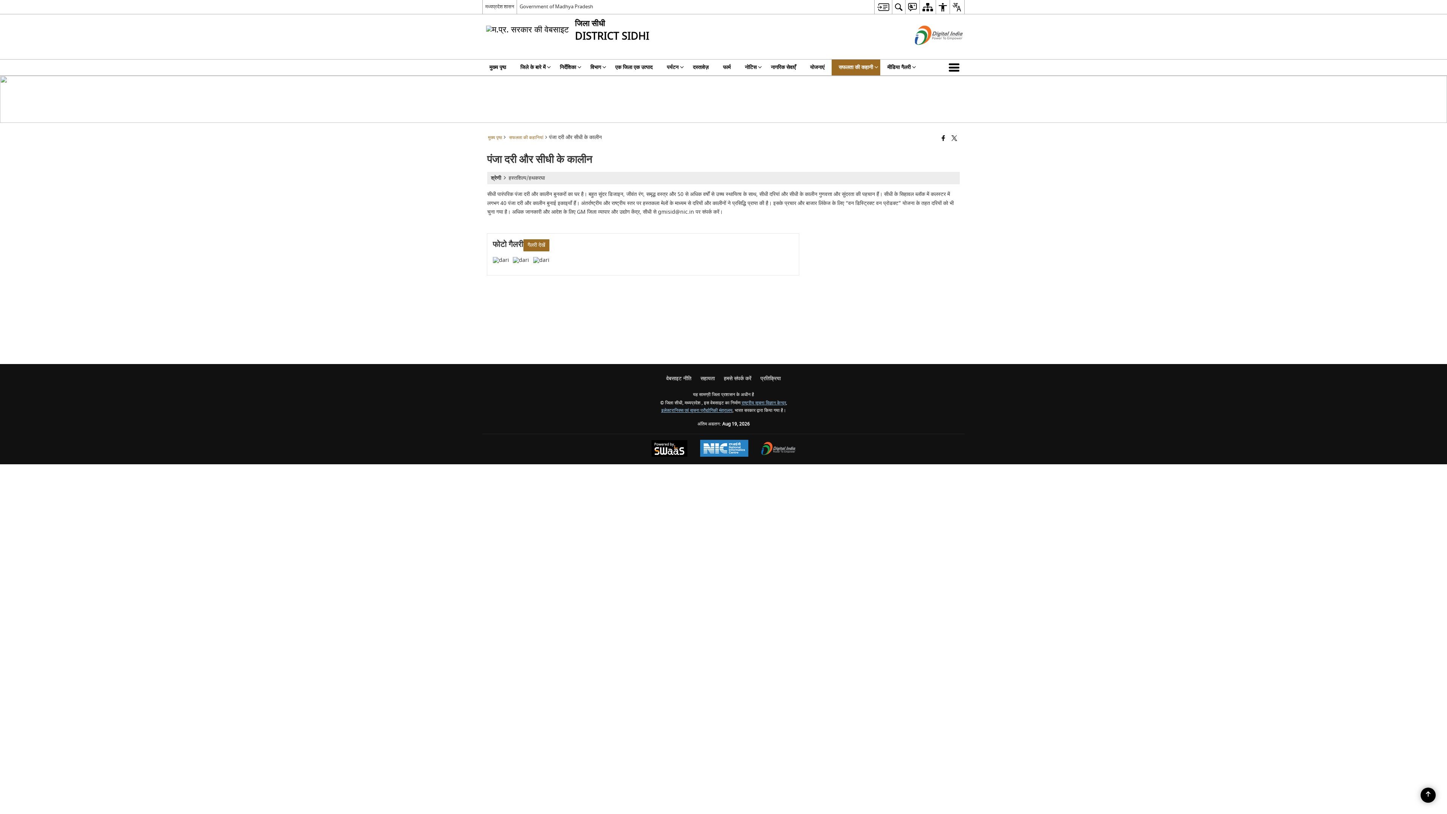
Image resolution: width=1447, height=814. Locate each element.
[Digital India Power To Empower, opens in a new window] (779, 449)
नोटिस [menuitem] (751, 67)
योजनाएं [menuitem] (817, 67)
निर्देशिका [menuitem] (568, 67)
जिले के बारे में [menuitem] (533, 67)
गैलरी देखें (536, 245)
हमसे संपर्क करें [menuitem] (737, 379)
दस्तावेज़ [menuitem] (701, 67)
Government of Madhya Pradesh (556, 6)
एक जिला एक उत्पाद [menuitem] (634, 67)
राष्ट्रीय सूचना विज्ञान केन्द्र (764, 403)
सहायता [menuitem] (708, 379)
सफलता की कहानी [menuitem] (856, 67)
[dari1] (501, 260)
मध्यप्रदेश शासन (499, 6)
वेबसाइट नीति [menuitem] (678, 379)
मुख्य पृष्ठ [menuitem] (497, 67)
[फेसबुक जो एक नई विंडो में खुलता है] (943, 139)
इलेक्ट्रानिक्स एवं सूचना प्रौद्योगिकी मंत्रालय (697, 410)
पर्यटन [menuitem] (673, 67)
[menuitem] (883, 7)
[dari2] (521, 260)
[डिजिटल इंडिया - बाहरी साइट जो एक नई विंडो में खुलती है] (929, 51)
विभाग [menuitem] (595, 67)
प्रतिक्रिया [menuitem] (770, 379)
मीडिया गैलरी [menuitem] (899, 67)
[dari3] (541, 260)
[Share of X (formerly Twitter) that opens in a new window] (954, 139)
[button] (956, 67)
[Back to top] (1428, 795)
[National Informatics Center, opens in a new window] (724, 449)
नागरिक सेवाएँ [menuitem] (783, 67)
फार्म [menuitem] (727, 67)
